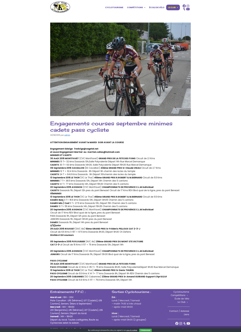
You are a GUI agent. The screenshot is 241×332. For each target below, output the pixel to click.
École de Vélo (156, 7)
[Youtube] (188, 9)
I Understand (145, 330)
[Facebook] (184, 6)
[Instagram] (188, 6)
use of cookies (131, 330)
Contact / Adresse (179, 311)
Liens (186, 314)
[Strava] (184, 9)
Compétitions (135, 7)
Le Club (172, 7)
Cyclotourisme (114, 7)
